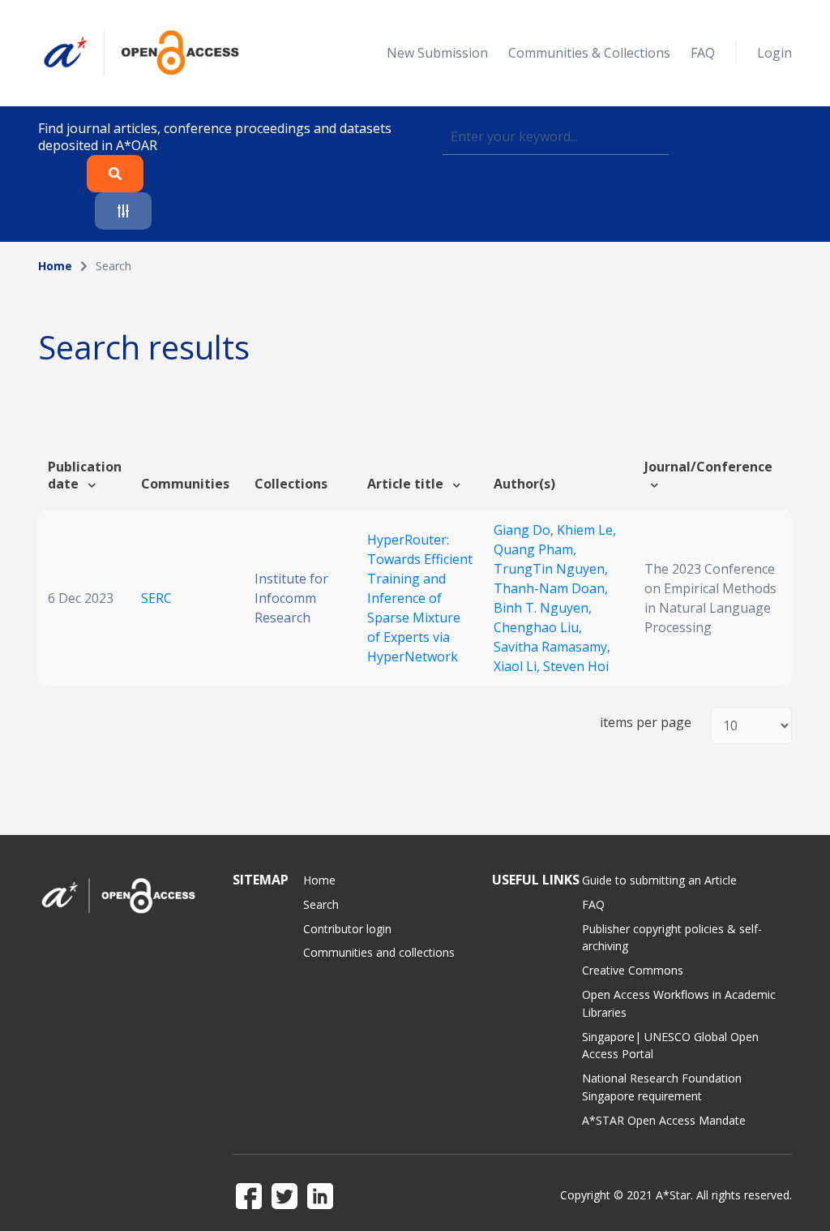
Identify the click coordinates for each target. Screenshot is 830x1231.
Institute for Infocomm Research (291, 598)
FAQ (703, 53)
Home (55, 265)
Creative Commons (632, 970)
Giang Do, (525, 530)
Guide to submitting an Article (659, 880)
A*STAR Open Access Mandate (664, 1120)
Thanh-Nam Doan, (551, 588)
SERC (156, 598)
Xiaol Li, (518, 666)
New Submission (437, 53)
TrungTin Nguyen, (551, 569)
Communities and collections (379, 952)
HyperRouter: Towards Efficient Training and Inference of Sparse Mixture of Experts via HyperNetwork (420, 598)
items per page (645, 722)
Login (774, 53)
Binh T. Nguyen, (543, 608)
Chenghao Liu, (538, 627)
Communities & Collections (589, 53)
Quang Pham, (535, 549)
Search (321, 904)
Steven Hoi (576, 666)
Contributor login (347, 928)
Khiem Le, (586, 530)
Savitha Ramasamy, (552, 647)
